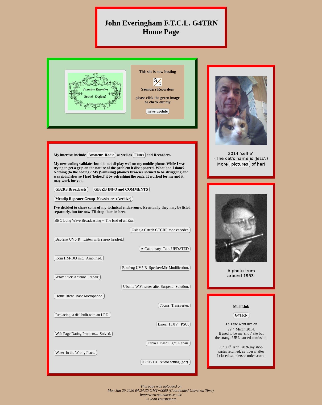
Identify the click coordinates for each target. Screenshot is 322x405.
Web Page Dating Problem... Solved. (83, 334)
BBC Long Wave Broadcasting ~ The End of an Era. (94, 220)
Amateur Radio (101, 155)
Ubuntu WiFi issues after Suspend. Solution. (156, 286)
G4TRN (241, 315)
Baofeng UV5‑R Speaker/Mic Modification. (155, 268)
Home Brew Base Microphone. (79, 296)
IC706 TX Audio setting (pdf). (165, 362)
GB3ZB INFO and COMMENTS (121, 189)
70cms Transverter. (174, 305)
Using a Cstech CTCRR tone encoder (160, 230)
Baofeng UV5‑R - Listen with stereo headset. (88, 239)
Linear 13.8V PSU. (173, 324)
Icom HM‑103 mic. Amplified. (78, 258)
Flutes (139, 155)
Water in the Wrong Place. (75, 353)
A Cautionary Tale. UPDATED (165, 249)
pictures (239, 164)
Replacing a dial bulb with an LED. (82, 315)
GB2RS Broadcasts (70, 189)
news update (158, 111)
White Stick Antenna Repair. (77, 277)
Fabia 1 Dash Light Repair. (168, 343)
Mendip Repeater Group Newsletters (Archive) (93, 199)
